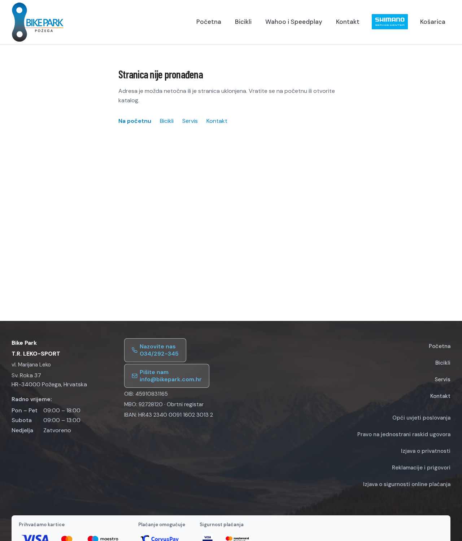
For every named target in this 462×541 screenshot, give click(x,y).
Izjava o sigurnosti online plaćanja (406, 484)
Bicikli (243, 22)
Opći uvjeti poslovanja (421, 417)
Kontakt (347, 22)
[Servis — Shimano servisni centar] (389, 21)
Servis (190, 121)
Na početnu (134, 121)
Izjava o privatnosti (425, 451)
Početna (208, 22)
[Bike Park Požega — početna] (38, 22)
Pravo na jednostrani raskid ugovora (403, 434)
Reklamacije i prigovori (421, 467)
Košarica (432, 22)
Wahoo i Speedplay (293, 22)
